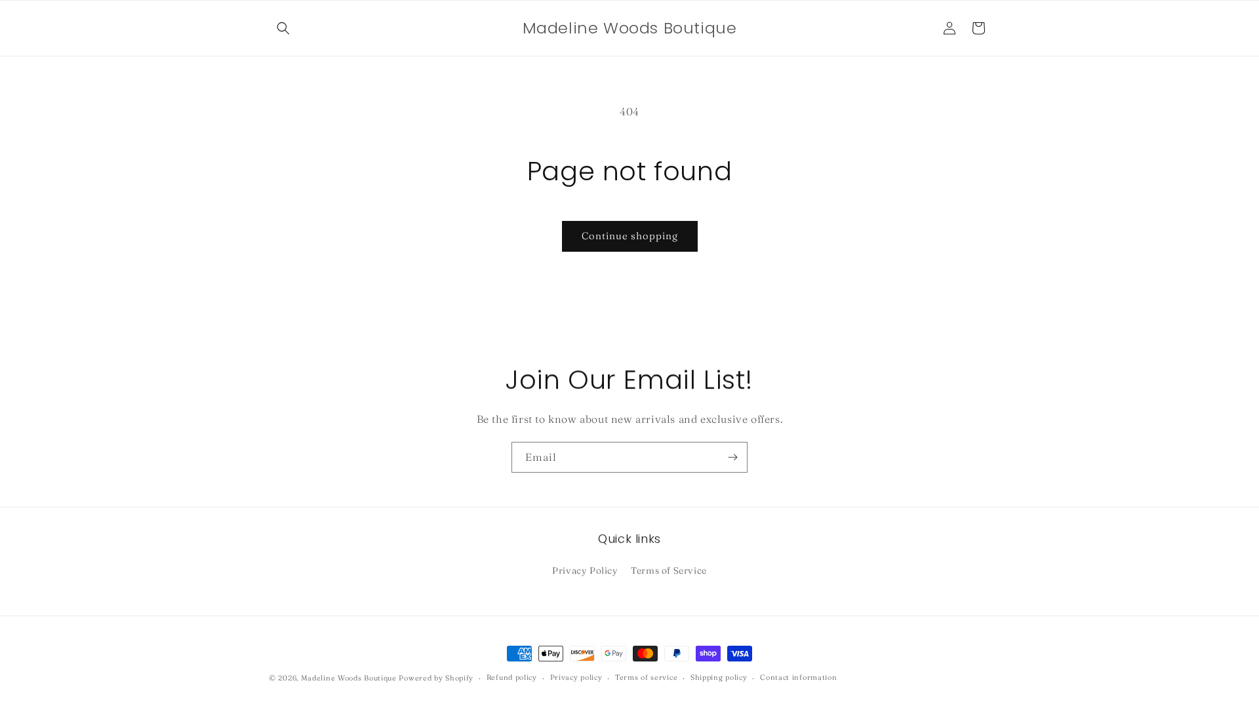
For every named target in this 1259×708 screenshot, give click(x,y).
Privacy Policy (585, 570)
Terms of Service (669, 570)
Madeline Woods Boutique (349, 677)
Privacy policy (576, 677)
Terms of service (646, 677)
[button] (283, 28)
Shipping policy (719, 677)
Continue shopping (630, 235)
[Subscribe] (732, 457)
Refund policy (512, 677)
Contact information (798, 677)
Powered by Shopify (436, 677)
